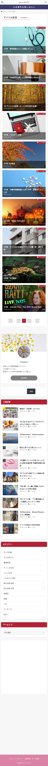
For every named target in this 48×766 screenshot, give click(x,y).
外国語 (6, 594)
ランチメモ (8, 609)
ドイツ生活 (8, 573)
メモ (5, 604)
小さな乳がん (9, 557)
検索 (31, 391)
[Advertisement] (24, 666)
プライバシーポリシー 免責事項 (20, 759)
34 (37, 321)
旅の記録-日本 (9, 588)
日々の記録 (8, 552)
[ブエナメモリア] (24, 2)
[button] (2, 2)
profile (24, 378)
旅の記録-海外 (9, 583)
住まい (6, 614)
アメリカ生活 (9, 568)
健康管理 (7, 563)
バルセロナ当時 (9, 578)
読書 (5, 599)
